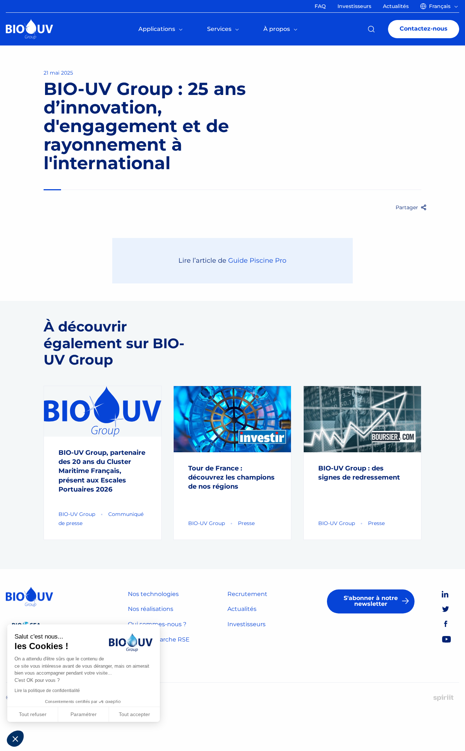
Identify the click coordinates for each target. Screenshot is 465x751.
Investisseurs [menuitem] (354, 6)
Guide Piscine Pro (257, 261)
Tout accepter (134, 714)
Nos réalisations (150, 608)
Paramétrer (83, 714)
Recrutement (247, 594)
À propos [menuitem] (276, 28)
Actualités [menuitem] (396, 6)
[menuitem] (440, 6)
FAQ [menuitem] (320, 6)
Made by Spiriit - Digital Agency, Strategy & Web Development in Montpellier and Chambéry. (443, 698)
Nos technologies (153, 594)
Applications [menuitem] (156, 28)
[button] (15, 738)
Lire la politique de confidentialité (47, 690)
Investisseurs (246, 624)
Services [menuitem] (219, 28)
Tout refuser (32, 714)
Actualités (241, 608)
